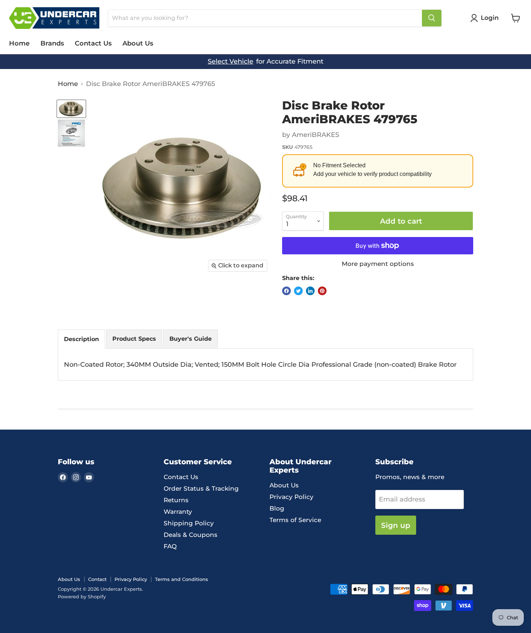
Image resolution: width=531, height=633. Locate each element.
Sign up (395, 525)
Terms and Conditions (181, 579)
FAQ (170, 546)
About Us (137, 43)
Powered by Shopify (82, 596)
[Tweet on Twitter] (298, 291)
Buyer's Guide (190, 338)
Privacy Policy (291, 496)
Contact (97, 579)
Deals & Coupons (190, 534)
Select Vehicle (230, 61)
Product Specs (134, 338)
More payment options (378, 263)
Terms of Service (295, 520)
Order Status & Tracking (201, 488)
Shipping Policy (189, 523)
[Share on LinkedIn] (310, 291)
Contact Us (93, 43)
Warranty (178, 511)
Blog (276, 508)
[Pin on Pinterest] (322, 291)
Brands (52, 43)
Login (490, 17)
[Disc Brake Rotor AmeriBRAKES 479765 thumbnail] (71, 109)
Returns (176, 500)
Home (19, 43)
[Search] (431, 18)
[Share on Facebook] (286, 291)
